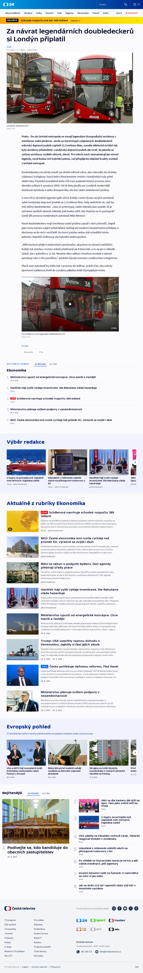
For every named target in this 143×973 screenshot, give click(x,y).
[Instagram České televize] (114, 908)
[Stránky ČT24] (81, 920)
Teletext (8, 933)
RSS (137, 967)
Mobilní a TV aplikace (14, 951)
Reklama (38, 924)
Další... (106, 13)
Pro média (39, 920)
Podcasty (8, 937)
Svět (59, 13)
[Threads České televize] (136, 908)
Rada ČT (38, 937)
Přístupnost (55, 967)
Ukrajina (28, 13)
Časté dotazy (40, 951)
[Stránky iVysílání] (117, 920)
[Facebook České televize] (119, 908)
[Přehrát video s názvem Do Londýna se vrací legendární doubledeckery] (70, 304)
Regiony (70, 13)
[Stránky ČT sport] (98, 920)
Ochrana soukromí (39, 967)
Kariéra (37, 942)
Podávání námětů (42, 946)
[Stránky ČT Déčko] (81, 929)
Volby (39, 13)
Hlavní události (12, 13)
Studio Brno (39, 929)
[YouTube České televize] (125, 908)
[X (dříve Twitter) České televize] (130, 908)
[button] (70, 304)
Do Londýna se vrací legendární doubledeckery (42, 334)
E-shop (7, 946)
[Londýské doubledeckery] (70, 88)
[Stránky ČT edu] (114, 929)
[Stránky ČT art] (95, 929)
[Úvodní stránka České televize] (20, 908)
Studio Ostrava (41, 933)
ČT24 (9, 47)
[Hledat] (125, 4)
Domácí (49, 13)
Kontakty (38, 955)
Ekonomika (83, 13)
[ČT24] (8, 4)
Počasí (96, 13)
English (25, 967)
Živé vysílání (10, 924)
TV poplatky (10, 929)
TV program (10, 920)
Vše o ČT (8, 955)
